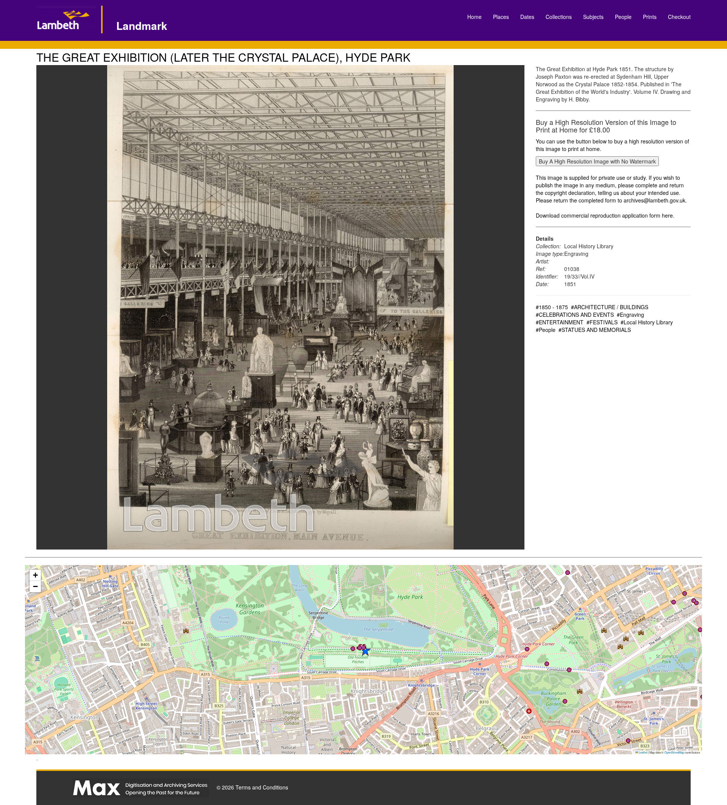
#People (545, 329)
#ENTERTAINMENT (559, 322)
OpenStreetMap (674, 752)
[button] (363, 647)
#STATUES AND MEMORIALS (595, 329)
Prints (650, 16)
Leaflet (642, 752)
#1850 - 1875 (552, 307)
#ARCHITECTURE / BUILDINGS (609, 307)
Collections (559, 16)
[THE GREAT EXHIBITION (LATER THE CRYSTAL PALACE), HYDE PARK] (280, 307)
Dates (527, 16)
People (623, 16)
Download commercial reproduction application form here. (605, 215)
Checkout (679, 16)
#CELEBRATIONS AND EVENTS (575, 314)
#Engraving (630, 314)
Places (501, 16)
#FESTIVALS (602, 322)
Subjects (593, 16)
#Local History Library (647, 322)
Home (474, 16)
